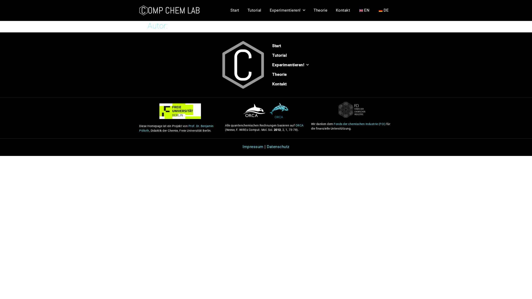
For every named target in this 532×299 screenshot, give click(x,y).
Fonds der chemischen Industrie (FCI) (359, 124)
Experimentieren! (285, 10)
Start (234, 10)
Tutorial (254, 10)
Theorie (321, 10)
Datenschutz (278, 146)
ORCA (300, 125)
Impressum (253, 146)
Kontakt (343, 10)
